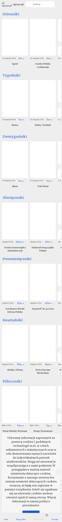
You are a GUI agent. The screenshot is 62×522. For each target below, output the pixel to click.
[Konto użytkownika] (58, 4)
